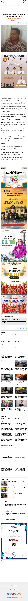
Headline (12, 18)
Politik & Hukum (17, 18)
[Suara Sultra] (6, 1)
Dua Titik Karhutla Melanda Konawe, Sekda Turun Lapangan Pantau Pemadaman (20, 383)
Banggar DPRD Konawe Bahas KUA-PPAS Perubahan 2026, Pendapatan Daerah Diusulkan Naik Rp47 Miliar (21, 369)
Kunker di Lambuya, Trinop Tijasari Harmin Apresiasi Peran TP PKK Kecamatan (15, 514)
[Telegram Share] (23, 23)
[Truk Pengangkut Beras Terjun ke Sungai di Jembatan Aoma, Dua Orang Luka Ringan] (21, 390)
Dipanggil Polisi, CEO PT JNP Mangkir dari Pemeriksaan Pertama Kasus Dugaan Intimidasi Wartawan (7, 356)
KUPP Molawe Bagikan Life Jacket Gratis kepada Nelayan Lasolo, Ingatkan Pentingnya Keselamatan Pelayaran (7, 369)
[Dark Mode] (23, 1)
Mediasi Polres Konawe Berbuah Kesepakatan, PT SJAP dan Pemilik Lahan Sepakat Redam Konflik (20, 343)
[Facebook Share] (18, 23)
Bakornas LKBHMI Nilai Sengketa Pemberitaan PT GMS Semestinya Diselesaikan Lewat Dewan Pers (7, 383)
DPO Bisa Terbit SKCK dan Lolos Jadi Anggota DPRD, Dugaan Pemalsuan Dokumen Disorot (7, 396)
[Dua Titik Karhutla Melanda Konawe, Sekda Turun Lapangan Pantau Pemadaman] (21, 377)
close (15, 585)
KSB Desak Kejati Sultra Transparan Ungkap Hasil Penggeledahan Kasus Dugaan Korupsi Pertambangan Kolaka (7, 343)
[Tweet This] (21, 23)
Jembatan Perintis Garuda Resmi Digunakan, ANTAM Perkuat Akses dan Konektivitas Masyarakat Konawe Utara (6, 409)
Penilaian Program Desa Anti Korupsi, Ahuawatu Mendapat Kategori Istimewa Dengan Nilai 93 (14, 509)
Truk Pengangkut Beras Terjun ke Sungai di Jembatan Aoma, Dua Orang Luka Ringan (21, 396)
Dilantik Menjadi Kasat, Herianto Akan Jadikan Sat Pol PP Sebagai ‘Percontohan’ (16, 519)
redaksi (8, 18)
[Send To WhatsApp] (26, 23)
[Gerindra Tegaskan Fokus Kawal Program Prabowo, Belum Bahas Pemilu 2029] (21, 350)
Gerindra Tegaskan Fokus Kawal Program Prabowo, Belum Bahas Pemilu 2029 (20, 356)
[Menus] (2, 1)
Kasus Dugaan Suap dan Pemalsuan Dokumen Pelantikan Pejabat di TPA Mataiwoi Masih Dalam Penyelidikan (20, 409)
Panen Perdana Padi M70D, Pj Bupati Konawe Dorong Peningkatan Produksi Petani (15, 505)
